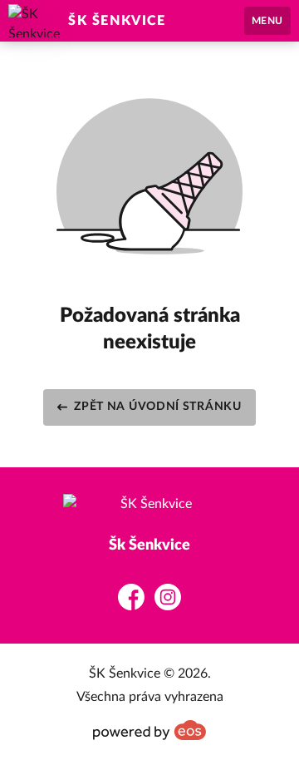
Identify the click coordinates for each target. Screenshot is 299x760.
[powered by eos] (149, 730)
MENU (267, 21)
